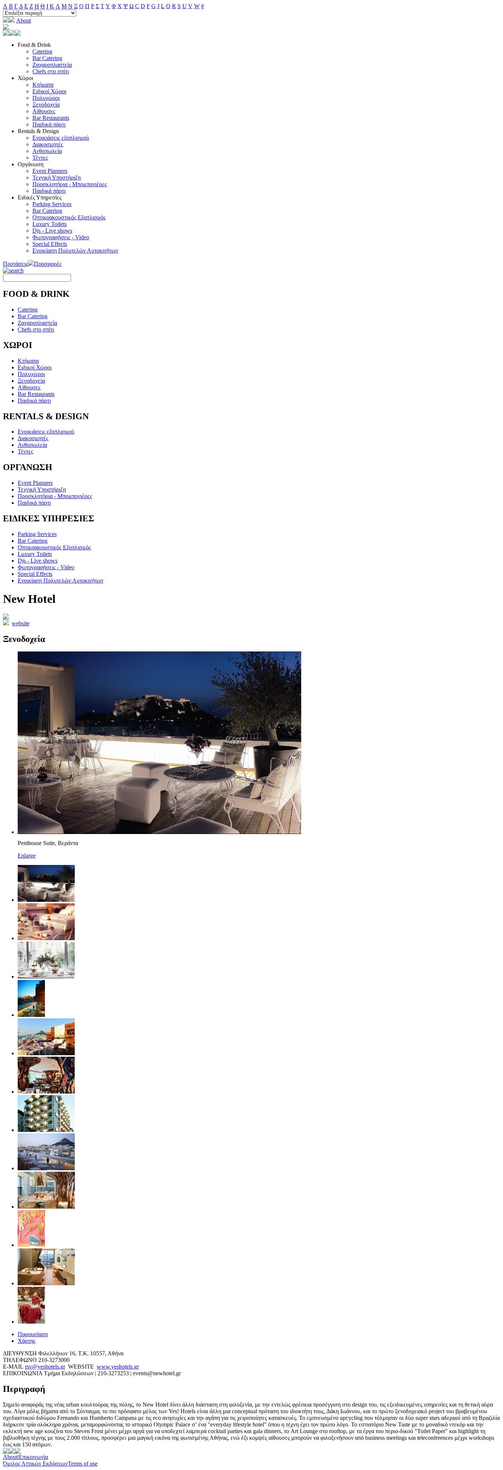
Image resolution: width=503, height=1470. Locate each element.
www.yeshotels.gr (118, 1366)
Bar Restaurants (50, 118)
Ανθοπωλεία (47, 151)
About (23, 20)
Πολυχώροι (46, 98)
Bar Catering (47, 58)
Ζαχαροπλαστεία (52, 65)
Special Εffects (49, 244)
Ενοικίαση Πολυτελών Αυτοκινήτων (75, 250)
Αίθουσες (43, 111)
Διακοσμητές (47, 144)
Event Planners (49, 171)
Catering (42, 51)
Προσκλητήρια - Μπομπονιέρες (69, 184)
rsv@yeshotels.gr (45, 1366)
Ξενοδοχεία (46, 104)
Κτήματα (42, 84)
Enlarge (27, 855)
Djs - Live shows (52, 230)
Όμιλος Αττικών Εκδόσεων (35, 1463)
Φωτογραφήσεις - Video (60, 237)
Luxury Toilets (49, 224)
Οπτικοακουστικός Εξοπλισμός (69, 217)
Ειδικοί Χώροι (49, 91)
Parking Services (51, 204)
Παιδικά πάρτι (49, 124)
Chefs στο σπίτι (50, 71)
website (20, 623)
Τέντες (40, 157)
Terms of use (83, 1463)
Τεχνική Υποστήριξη (56, 177)
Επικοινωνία (33, 1457)
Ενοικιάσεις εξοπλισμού (60, 138)
